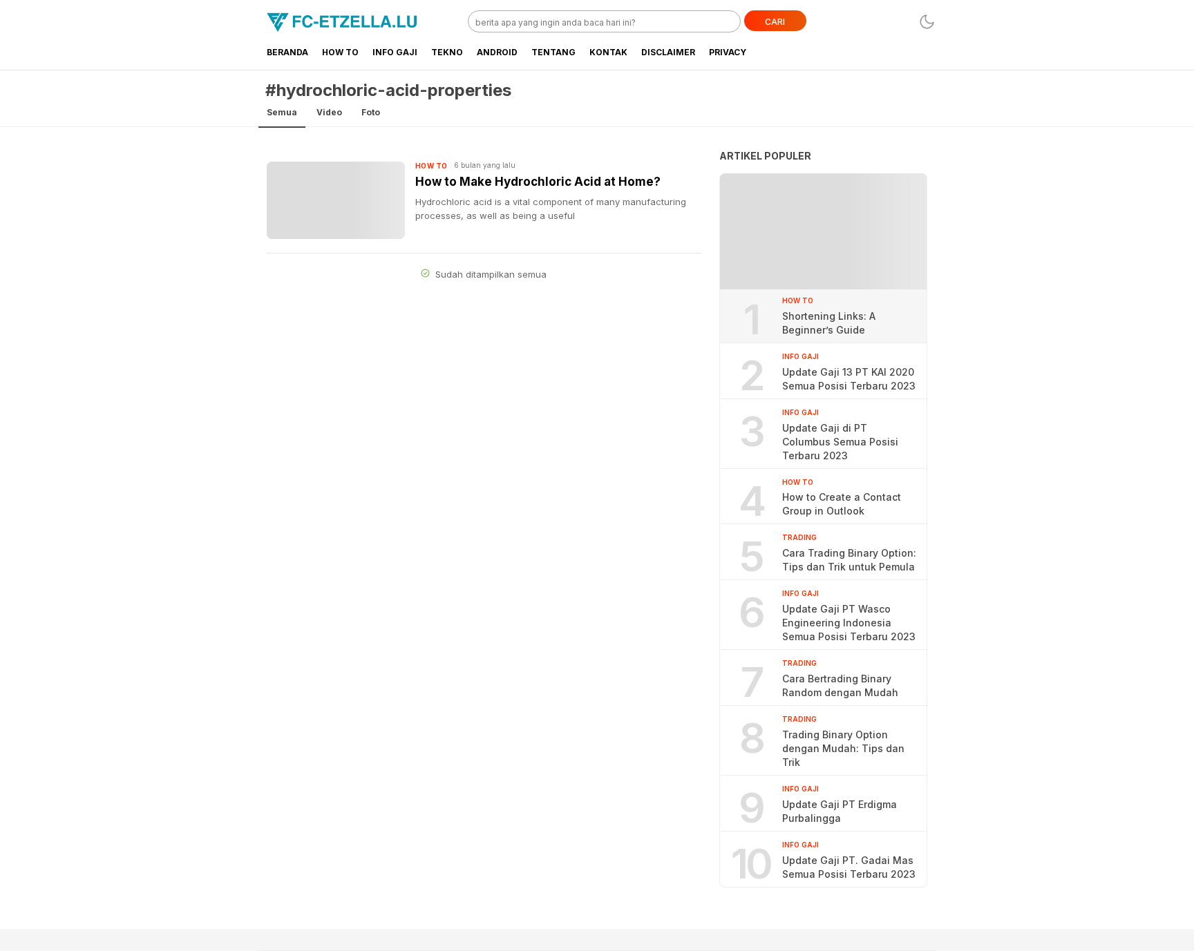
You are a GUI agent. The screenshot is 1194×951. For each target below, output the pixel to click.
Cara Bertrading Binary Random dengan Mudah (840, 685)
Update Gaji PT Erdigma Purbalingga (839, 811)
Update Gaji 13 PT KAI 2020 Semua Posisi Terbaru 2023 (849, 379)
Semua (282, 112)
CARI (775, 22)
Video (329, 112)
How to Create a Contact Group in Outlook (841, 504)
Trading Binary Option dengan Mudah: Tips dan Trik (843, 748)
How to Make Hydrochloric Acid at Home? (538, 182)
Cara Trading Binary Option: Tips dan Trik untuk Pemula (849, 560)
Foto (370, 112)
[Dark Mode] (927, 21)
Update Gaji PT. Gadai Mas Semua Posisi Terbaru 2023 (849, 867)
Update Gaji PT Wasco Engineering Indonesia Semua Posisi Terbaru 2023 (849, 622)
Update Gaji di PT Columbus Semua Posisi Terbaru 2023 (840, 441)
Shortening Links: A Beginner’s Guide (828, 323)
